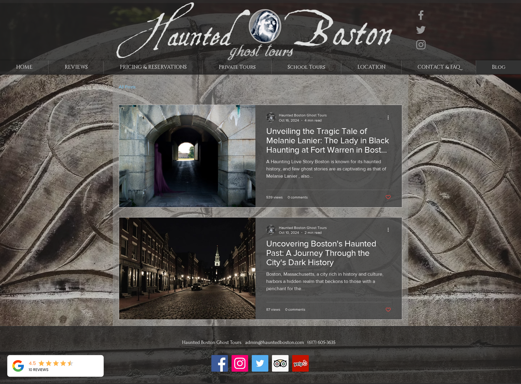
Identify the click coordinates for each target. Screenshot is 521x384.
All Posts (127, 86)
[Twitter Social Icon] (260, 363)
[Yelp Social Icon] (300, 363)
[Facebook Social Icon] (219, 363)
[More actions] (390, 117)
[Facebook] (421, 15)
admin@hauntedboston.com (274, 342)
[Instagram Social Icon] (240, 363)
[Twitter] (421, 30)
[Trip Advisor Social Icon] (280, 363)
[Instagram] (421, 44)
